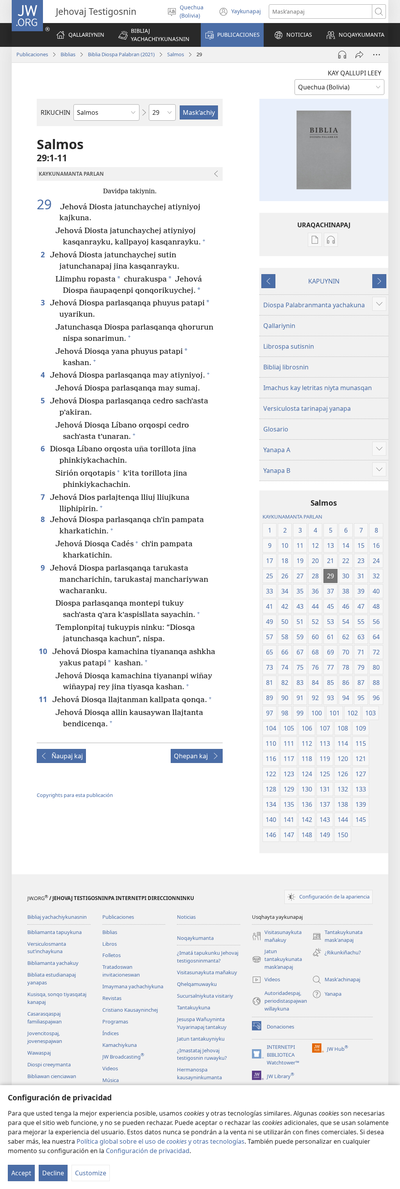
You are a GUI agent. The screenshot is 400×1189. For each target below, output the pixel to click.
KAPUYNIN (323, 281)
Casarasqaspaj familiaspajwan (44, 1017)
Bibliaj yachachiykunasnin (57, 916)
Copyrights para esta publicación (75, 795)
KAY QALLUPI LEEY (354, 73)
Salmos (175, 54)
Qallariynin (279, 325)
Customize (90, 1173)
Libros (109, 943)
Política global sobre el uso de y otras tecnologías (161, 1141)
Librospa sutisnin (288, 346)
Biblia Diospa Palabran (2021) (121, 54)
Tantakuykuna (193, 1007)
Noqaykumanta (195, 937)
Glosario (275, 429)
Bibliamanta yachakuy (53, 962)
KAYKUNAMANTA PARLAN (292, 516)
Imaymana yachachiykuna (132, 986)
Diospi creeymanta (49, 1064)
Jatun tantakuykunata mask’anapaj (277, 959)
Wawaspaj (39, 1052)
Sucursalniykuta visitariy (205, 995)
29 (47, 204)
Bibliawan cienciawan (51, 1076)
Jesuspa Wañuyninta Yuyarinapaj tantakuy (202, 1023)
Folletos (111, 955)
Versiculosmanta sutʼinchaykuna (46, 947)
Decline (53, 1173)
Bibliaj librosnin (286, 367)
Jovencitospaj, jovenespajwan (44, 1037)
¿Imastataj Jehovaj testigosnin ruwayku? (202, 1054)
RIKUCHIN (55, 112)
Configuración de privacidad (147, 1150)
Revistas (111, 998)
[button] (154, 35)
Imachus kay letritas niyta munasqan (317, 387)
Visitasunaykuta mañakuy (207, 972)
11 (43, 699)
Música (110, 1080)
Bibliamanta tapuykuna (54, 932)
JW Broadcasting (123, 1056)
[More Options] (377, 54)
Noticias (186, 916)
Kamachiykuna (119, 1044)
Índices (110, 1033)
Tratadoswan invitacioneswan (121, 970)
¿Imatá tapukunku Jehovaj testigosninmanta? (207, 956)
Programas (115, 1021)
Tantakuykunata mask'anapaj (337, 936)
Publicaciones (32, 54)
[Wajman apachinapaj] (359, 54)
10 (43, 651)
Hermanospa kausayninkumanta (199, 1073)
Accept (21, 1173)
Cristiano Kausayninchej (130, 1009)
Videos (110, 1068)
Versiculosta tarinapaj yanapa (307, 408)
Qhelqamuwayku (197, 984)
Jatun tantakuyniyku (201, 1038)
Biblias (68, 54)
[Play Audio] (342, 54)
